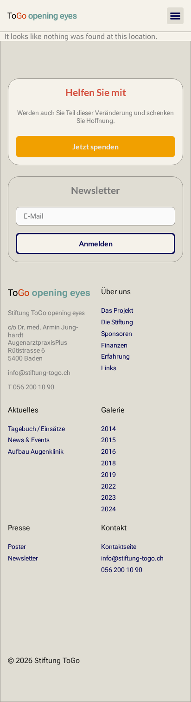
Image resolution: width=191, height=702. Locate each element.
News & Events (29, 440)
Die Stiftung (117, 322)
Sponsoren (116, 333)
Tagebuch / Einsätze (36, 428)
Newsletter (23, 558)
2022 (108, 486)
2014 (108, 428)
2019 (108, 474)
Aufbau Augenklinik (36, 451)
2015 (108, 440)
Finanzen (114, 345)
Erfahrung (115, 356)
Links (108, 368)
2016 (108, 451)
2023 (108, 497)
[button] (175, 15)
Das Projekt (117, 310)
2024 (108, 509)
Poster (17, 546)
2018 (108, 463)
